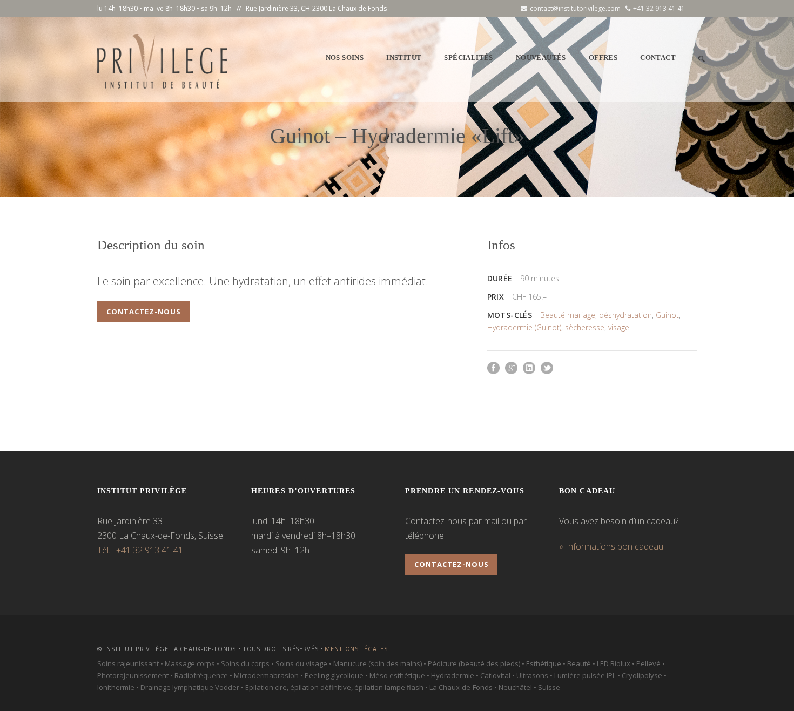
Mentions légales (356, 649)
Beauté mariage (567, 315)
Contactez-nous (143, 311)
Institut (403, 57)
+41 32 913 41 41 (659, 8)
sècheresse (584, 327)
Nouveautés (541, 57)
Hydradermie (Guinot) (524, 327)
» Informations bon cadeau (611, 546)
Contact (658, 57)
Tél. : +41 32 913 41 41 (140, 550)
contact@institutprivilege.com (575, 8)
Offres (603, 57)
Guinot (667, 315)
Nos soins (345, 57)
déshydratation (625, 315)
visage (618, 327)
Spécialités (468, 57)
